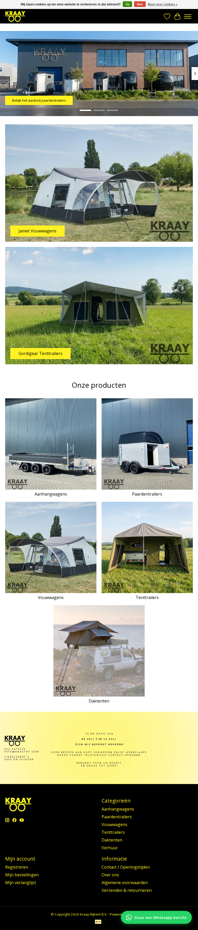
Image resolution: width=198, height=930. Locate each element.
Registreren (16, 867)
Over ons (110, 875)
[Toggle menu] (188, 16)
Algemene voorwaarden (125, 882)
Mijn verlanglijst (20, 882)
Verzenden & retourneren (127, 890)
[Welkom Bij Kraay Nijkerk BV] (15, 16)
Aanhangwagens (51, 494)
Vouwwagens (51, 597)
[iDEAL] (98, 922)
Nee (140, 4)
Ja (127, 4)
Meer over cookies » (163, 4)
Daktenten (99, 701)
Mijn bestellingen (22, 875)
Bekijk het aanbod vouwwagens (37, 100)
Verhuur (110, 848)
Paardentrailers (147, 494)
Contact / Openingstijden (126, 867)
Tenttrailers (147, 597)
